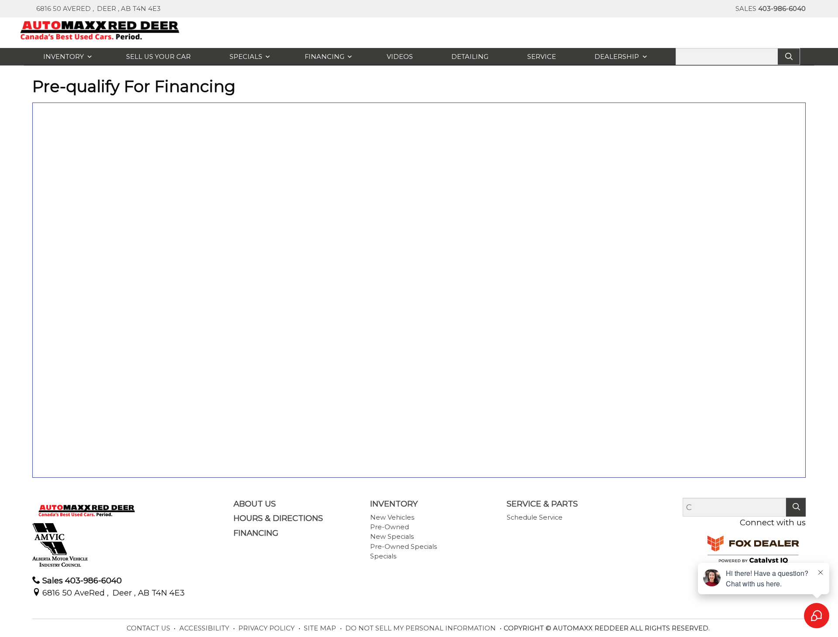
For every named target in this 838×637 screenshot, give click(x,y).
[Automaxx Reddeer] (100, 29)
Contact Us (149, 628)
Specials (383, 556)
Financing (256, 533)
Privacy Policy (267, 628)
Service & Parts (542, 504)
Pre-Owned (389, 527)
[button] (65, 56)
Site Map (321, 628)
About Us (255, 504)
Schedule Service (535, 517)
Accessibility (205, 628)
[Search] (789, 56)
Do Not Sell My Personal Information (421, 628)
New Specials (392, 537)
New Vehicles (392, 517)
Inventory (394, 504)
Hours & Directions (278, 518)
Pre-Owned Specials (403, 547)
